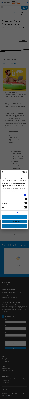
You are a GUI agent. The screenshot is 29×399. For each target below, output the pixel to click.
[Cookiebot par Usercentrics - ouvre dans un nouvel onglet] (21, 172)
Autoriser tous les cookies (14, 217)
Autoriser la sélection (15, 221)
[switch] (25, 199)
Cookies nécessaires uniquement (14, 225)
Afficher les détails (20, 212)
